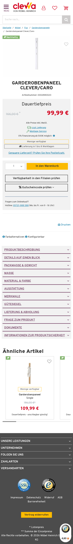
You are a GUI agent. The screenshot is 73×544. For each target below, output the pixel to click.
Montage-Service (38, 131)
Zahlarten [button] (9, 461)
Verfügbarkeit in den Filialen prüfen (36, 178)
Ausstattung (14, 289)
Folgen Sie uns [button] (12, 454)
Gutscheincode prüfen (36, 187)
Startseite (7, 28)
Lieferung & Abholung (21, 312)
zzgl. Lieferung (39, 128)
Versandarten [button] (12, 468)
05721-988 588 (21, 205)
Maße (9, 273)
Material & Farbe (17, 281)
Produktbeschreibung (22, 250)
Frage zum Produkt (19, 320)
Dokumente (13, 327)
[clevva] (24, 7)
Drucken (65, 225)
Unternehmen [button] (11, 448)
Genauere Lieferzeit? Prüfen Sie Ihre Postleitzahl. (36, 153)
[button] (53, 136)
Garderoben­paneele (41, 28)
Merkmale (12, 296)
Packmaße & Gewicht (20, 265)
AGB (60, 497)
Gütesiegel (12, 304)
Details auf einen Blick (22, 257)
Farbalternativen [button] (14, 237)
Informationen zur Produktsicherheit (34, 335)
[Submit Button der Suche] (66, 19)
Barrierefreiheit (36, 502)
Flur (26, 28)
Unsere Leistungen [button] (15, 441)
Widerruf (49, 497)
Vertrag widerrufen (36, 514)
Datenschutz (33, 497)
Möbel (18, 28)
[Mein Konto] (44, 7)
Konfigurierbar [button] (35, 237)
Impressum (17, 497)
